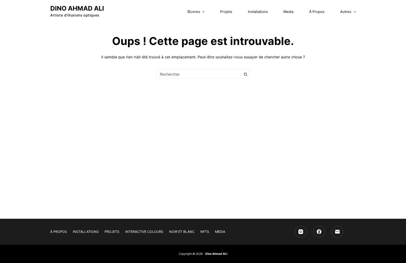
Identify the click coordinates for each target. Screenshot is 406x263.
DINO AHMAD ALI (77, 8)
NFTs (204, 232)
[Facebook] (319, 232)
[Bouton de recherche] (245, 74)
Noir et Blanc (182, 232)
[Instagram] (301, 232)
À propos (316, 11)
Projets (226, 11)
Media (288, 11)
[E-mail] (337, 232)
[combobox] (198, 74)
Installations (258, 11)
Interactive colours (144, 232)
